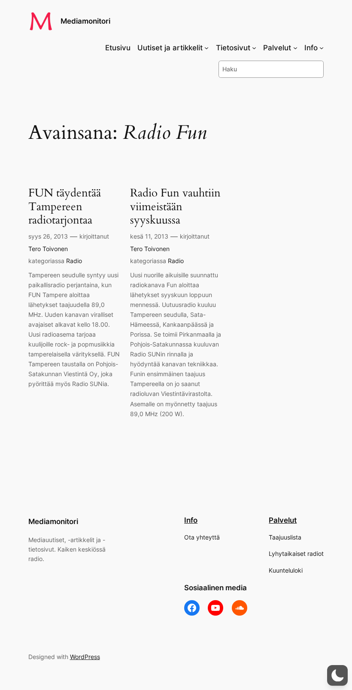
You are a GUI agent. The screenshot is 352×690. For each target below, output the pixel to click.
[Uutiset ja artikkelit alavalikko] (206, 48)
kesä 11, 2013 (149, 236)
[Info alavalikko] (321, 48)
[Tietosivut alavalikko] (254, 48)
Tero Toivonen (48, 248)
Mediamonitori (85, 21)
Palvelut (283, 520)
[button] (337, 675)
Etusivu (117, 47)
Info (190, 520)
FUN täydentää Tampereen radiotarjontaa (64, 206)
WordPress (85, 656)
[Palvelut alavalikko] (295, 48)
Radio (74, 260)
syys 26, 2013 (48, 236)
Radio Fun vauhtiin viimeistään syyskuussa (175, 206)
